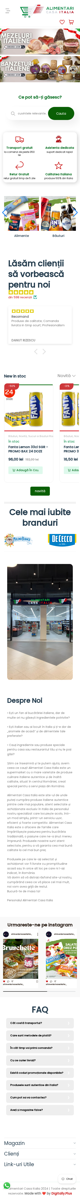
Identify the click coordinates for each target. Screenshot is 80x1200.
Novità (23, 436)
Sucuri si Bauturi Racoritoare (46, 436)
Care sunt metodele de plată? (30, 1035)
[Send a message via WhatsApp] (7, 1185)
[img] (42, 292)
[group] (20, 958)
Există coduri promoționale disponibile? (36, 1073)
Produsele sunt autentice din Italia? (34, 1085)
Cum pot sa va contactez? (28, 1097)
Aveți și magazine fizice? (26, 1110)
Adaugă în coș (27, 470)
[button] (4, 212)
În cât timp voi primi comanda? (31, 1048)
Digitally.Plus (61, 1193)
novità (40, 491)
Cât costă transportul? (26, 1023)
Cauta (61, 113)
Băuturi (12, 436)
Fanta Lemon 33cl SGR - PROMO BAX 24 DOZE (28, 449)
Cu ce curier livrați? (23, 1060)
